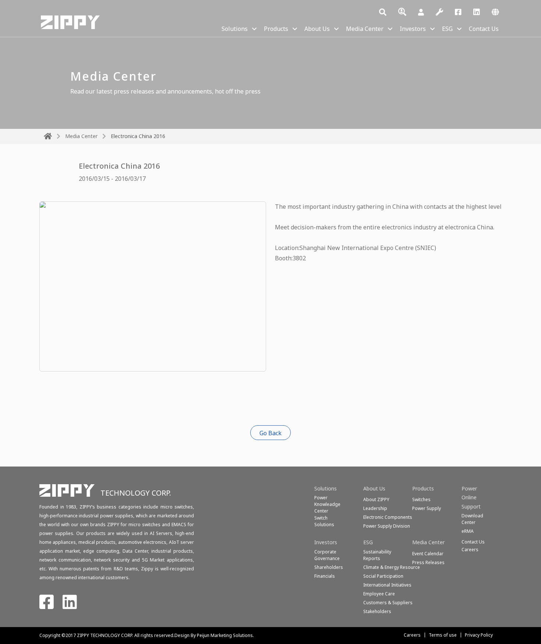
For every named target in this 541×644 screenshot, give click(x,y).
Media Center (364, 29)
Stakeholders (377, 611)
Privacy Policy (479, 635)
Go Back (270, 433)
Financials (324, 576)
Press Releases (428, 562)
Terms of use (443, 635)
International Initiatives (387, 585)
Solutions (235, 29)
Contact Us (484, 29)
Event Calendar (427, 553)
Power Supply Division (386, 526)
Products (276, 29)
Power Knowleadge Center (327, 504)
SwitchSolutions (324, 521)
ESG (447, 29)
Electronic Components (387, 517)
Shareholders (328, 567)
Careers (412, 635)
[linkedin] (476, 12)
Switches (421, 499)
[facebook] (458, 12)
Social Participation (383, 576)
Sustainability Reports (377, 555)
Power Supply (426, 508)
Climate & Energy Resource (391, 567)
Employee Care (379, 594)
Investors (413, 29)
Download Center (472, 519)
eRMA (468, 531)
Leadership (375, 508)
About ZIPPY (376, 499)
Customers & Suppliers (388, 602)
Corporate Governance (327, 555)
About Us (317, 29)
